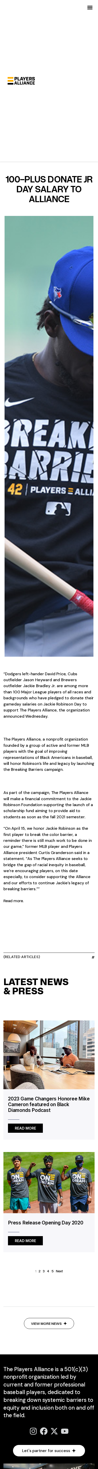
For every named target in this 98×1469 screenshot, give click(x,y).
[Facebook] (44, 1431)
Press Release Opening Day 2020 (45, 1223)
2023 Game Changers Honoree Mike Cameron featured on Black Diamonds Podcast (49, 1104)
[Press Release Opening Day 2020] (49, 1182)
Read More (25, 1127)
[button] (89, 7)
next (59, 1271)
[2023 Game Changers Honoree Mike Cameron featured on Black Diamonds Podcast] (49, 1054)
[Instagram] (33, 1431)
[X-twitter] (54, 1431)
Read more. (13, 900)
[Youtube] (65, 1431)
